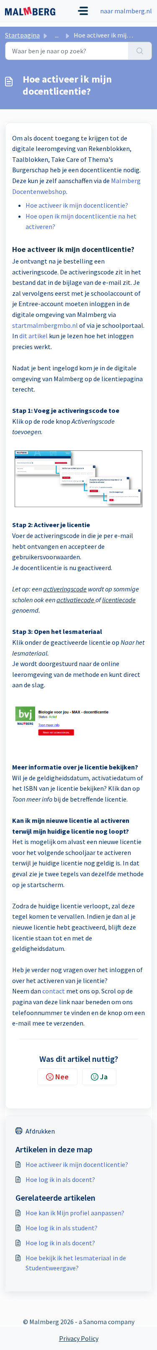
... (57, 35)
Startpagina (22, 35)
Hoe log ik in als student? (62, 1228)
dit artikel (33, 336)
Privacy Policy (78, 1338)
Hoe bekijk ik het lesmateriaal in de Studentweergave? (76, 1263)
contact (53, 991)
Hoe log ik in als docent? (60, 1179)
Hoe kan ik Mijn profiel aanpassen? (75, 1213)
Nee (62, 1076)
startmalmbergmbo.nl (45, 325)
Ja (104, 1076)
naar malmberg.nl (126, 11)
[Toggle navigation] (83, 10)
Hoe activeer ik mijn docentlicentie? (77, 205)
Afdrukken (40, 1131)
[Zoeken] (140, 51)
